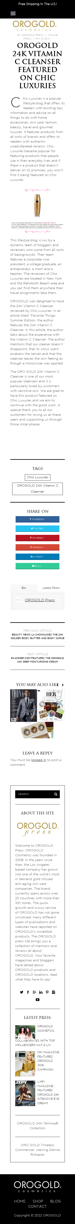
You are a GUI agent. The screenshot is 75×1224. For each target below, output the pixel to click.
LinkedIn (38, 557)
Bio (24, 588)
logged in (38, 760)
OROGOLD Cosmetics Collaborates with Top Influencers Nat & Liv (35, 1035)
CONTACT (37, 1206)
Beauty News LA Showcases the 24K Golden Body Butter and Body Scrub (37, 634)
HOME (20, 1201)
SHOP (38, 1201)
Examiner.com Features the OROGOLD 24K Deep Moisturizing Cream (37, 658)
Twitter (38, 529)
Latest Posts (51, 588)
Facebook (37, 519)
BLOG (55, 1201)
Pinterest (38, 538)
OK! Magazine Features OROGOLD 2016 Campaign (48, 1061)
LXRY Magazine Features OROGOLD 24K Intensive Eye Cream (48, 1092)
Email (37, 566)
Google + (38, 547)
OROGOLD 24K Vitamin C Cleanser (37, 488)
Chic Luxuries (37, 477)
